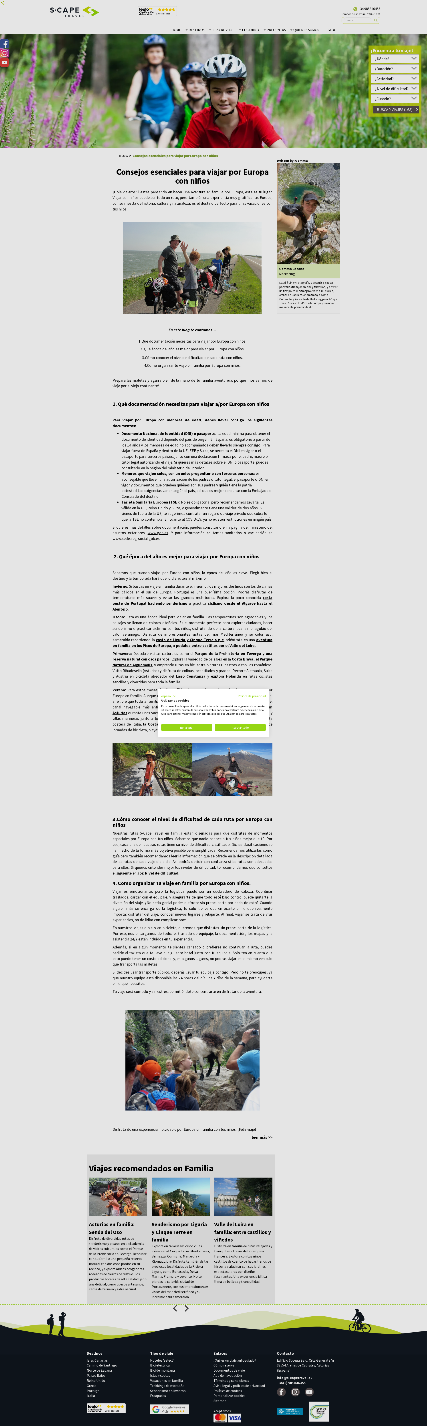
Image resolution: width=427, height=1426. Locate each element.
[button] (168, 696)
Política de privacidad (252, 696)
